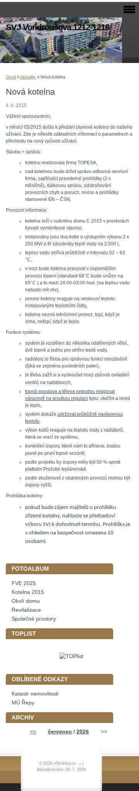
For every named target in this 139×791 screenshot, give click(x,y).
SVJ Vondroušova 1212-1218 (57, 27)
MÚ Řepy (23, 703)
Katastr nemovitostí (35, 694)
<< (33, 732)
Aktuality (28, 77)
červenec (60, 732)
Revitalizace (26, 610)
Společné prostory (34, 619)
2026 (82, 732)
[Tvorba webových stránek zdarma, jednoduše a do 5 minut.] (80, 763)
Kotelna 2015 (28, 592)
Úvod (11, 77)
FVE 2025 (24, 583)
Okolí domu (26, 601)
